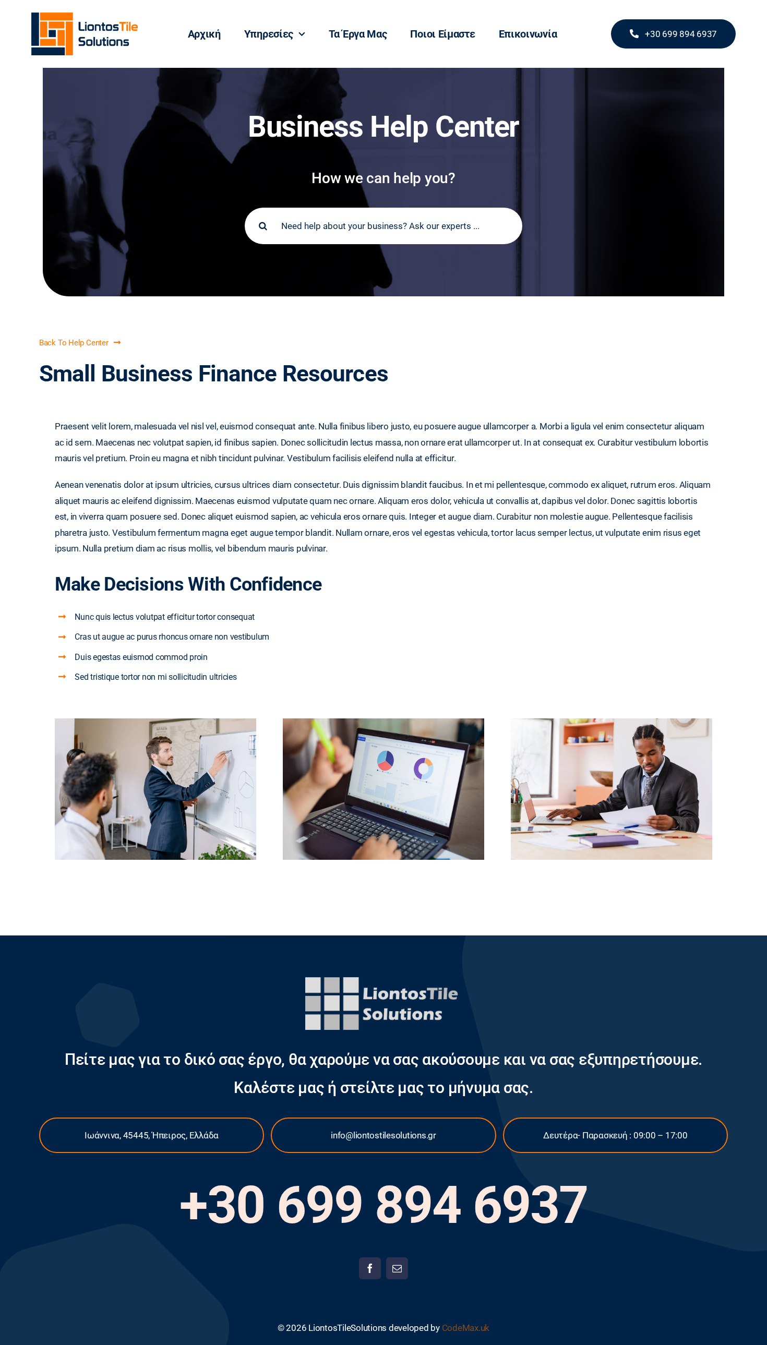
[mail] (397, 1268)
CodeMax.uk (464, 1328)
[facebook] (370, 1268)
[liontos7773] (84, 16)
